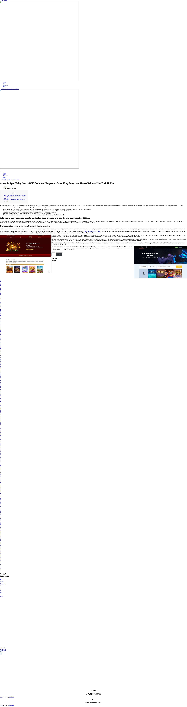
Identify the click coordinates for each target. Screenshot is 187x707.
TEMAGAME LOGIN (6, 601)
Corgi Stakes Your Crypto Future (0, 377)
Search (53, 251)
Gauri (5, 186)
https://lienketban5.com (8, 632)
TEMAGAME (6, 599)
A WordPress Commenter (2, 581)
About (4, 83)
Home (4, 82)
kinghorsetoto (3, 650)
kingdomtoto (3, 649)
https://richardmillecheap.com (9, 642)
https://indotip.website (8, 634)
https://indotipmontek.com (9, 645)
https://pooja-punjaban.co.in (6, 640)
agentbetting (6, 623)
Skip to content (3, 0)
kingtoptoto (2, 647)
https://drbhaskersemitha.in (9, 636)
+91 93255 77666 (14, 89)
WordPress (11, 697)
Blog (4, 86)
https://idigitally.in (7, 638)
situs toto (1, 653)
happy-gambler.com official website (92, 231)
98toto (1, 651)
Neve (1, 697)
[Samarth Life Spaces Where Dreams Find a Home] (39, 79)
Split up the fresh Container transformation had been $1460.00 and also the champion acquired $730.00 (15, 197)
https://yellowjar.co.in (8, 637)
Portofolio (5, 85)
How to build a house (1, 592)
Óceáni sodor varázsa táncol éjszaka (0, 339)
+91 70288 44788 (5, 89)
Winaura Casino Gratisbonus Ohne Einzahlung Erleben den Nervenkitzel (0, 434)
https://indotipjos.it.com (8, 644)
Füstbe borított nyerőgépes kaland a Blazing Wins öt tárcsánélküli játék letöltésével (0, 522)
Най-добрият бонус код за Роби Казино (0, 298)
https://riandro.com (7, 630)
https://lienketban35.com (8, 633)
